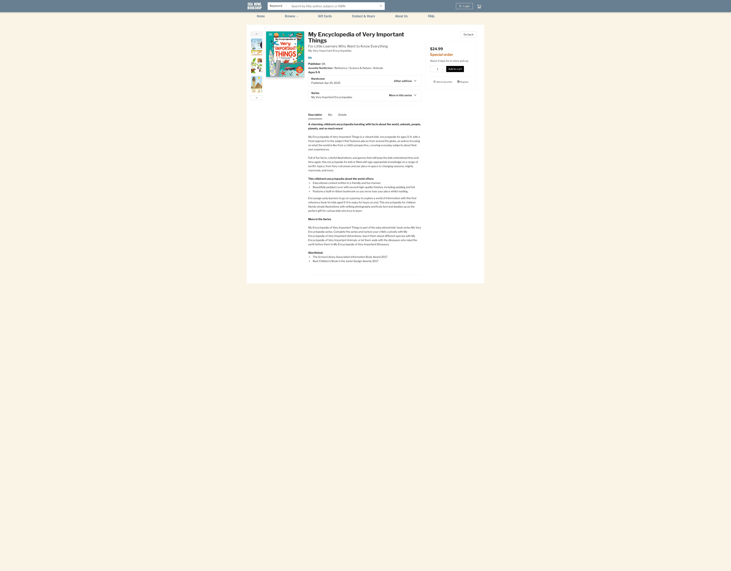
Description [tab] (315, 114)
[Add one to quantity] (442, 69)
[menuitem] (261, 16)
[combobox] (279, 6)
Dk (310, 57)
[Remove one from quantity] (432, 69)
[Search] (381, 6)
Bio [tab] (330, 114)
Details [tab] (342, 114)
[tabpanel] (364, 198)
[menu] (365, 16)
